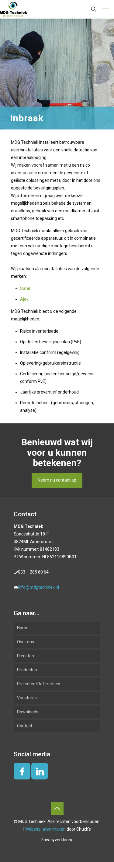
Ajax (24, 299)
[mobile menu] (106, 9)
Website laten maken (45, 829)
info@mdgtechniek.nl (38, 587)
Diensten (25, 655)
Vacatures (27, 697)
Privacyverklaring (57, 839)
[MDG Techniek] (13, 9)
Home (23, 627)
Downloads (27, 711)
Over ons (25, 641)
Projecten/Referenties (38, 683)
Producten (27, 669)
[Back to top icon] (57, 808)
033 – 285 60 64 (33, 572)
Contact (24, 725)
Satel (25, 288)
